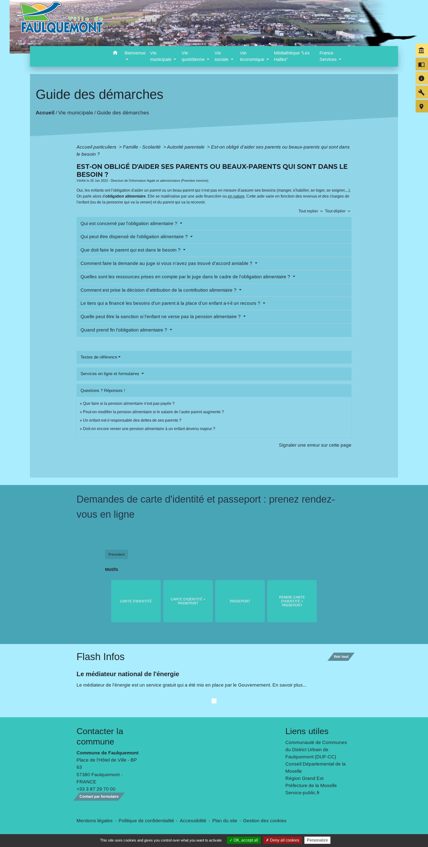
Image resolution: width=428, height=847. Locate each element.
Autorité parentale (186, 147)
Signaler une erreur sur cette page (315, 445)
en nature (236, 196)
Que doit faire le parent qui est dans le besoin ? (131, 250)
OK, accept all (245, 840)
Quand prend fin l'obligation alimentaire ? (124, 330)
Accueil (45, 112)
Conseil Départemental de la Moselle (315, 767)
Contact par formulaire (99, 796)
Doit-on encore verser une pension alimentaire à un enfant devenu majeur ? (149, 429)
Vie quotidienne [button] (194, 56)
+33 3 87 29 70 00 (96, 789)
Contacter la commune (100, 736)
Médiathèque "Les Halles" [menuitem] (292, 56)
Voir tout (341, 656)
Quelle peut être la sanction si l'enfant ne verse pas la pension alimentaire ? (161, 316)
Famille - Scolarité (142, 147)
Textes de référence (98, 357)
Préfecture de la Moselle (311, 785)
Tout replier (311, 211)
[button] (115, 53)
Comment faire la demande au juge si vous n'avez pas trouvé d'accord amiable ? (167, 263)
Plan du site (224, 820)
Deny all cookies (284, 840)
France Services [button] (329, 56)
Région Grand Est (304, 778)
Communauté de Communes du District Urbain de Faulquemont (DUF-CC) (316, 749)
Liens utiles (307, 731)
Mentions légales (95, 820)
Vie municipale (75, 112)
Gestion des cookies (265, 820)
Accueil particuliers (97, 147)
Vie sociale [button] (222, 56)
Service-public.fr (302, 792)
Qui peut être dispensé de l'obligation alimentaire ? (134, 236)
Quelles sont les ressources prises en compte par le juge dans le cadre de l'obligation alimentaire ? (186, 276)
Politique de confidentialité (146, 820)
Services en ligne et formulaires (110, 373)
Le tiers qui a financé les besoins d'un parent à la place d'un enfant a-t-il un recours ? (171, 303)
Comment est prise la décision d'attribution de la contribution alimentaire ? (159, 290)
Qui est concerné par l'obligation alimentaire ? (129, 223)
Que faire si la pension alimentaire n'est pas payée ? (129, 403)
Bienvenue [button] (135, 53)
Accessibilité (193, 820)
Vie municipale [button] (161, 56)
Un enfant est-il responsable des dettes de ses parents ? (132, 420)
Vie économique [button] (253, 56)
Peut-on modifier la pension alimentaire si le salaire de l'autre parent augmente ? (153, 412)
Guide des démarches (123, 112)
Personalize (317, 840)
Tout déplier (338, 211)
